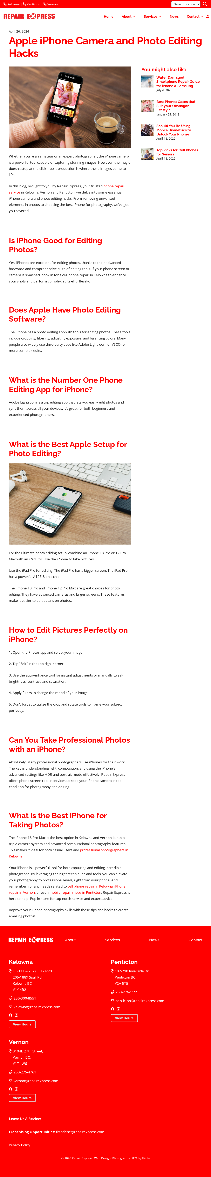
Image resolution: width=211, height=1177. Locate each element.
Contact (195, 940)
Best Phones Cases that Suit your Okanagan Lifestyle (176, 106)
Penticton (33, 4)
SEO (134, 1158)
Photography (121, 1158)
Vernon (52, 4)
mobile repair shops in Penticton (75, 892)
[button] (205, 4)
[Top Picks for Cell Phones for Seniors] (147, 154)
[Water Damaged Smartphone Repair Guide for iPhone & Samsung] (147, 81)
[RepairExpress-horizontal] (29, 16)
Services (112, 940)
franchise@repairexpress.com (80, 1131)
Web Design (102, 1158)
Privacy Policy (19, 1145)
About (70, 940)
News (154, 940)
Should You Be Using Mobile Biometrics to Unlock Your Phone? (173, 130)
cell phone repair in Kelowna (90, 886)
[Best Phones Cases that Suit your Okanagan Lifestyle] (147, 106)
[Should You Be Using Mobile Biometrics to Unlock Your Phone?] (147, 130)
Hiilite (146, 1158)
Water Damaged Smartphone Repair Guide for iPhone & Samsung (178, 81)
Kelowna (13, 4)
